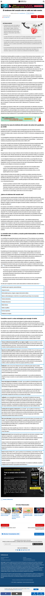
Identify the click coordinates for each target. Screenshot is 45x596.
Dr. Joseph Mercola (21, 13)
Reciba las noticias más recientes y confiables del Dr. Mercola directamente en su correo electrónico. (22, 541)
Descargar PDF (6, 17)
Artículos (2, 558)
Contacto (24, 557)
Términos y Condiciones (27, 558)
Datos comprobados (30, 13)
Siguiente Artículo (39, 525)
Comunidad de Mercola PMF (6, 560)
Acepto (36, 589)
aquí (22, 573)
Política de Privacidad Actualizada (29, 560)
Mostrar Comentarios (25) (11, 534)
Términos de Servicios (18, 589)
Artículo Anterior (5, 525)
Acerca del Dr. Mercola (5, 557)
